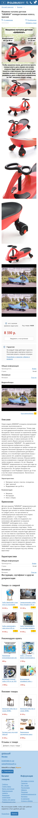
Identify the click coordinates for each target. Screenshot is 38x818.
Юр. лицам (25, 785)
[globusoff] (16, 2)
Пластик (33, 377)
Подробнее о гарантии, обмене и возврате (18, 358)
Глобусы (5, 784)
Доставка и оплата (27, 781)
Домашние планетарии (6, 796)
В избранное (32, 20)
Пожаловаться (8, 771)
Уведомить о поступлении (19, 338)
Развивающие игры (9, 802)
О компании (25, 799)
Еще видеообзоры (27, 413)
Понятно (14, 814)
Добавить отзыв (31, 23)
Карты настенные (8, 789)
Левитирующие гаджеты (7, 792)
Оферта (24, 790)
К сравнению (8, 20)
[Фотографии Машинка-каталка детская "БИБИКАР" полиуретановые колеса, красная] (19, 44)
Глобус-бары (6, 786)
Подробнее (5, 814)
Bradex (34, 369)
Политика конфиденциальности (28, 793)
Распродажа (25, 788)
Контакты (24, 796)
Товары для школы (8, 800)
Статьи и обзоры (27, 801)
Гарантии (24, 783)
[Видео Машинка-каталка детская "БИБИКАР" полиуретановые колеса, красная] (19, 277)
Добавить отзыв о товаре (11, 746)
